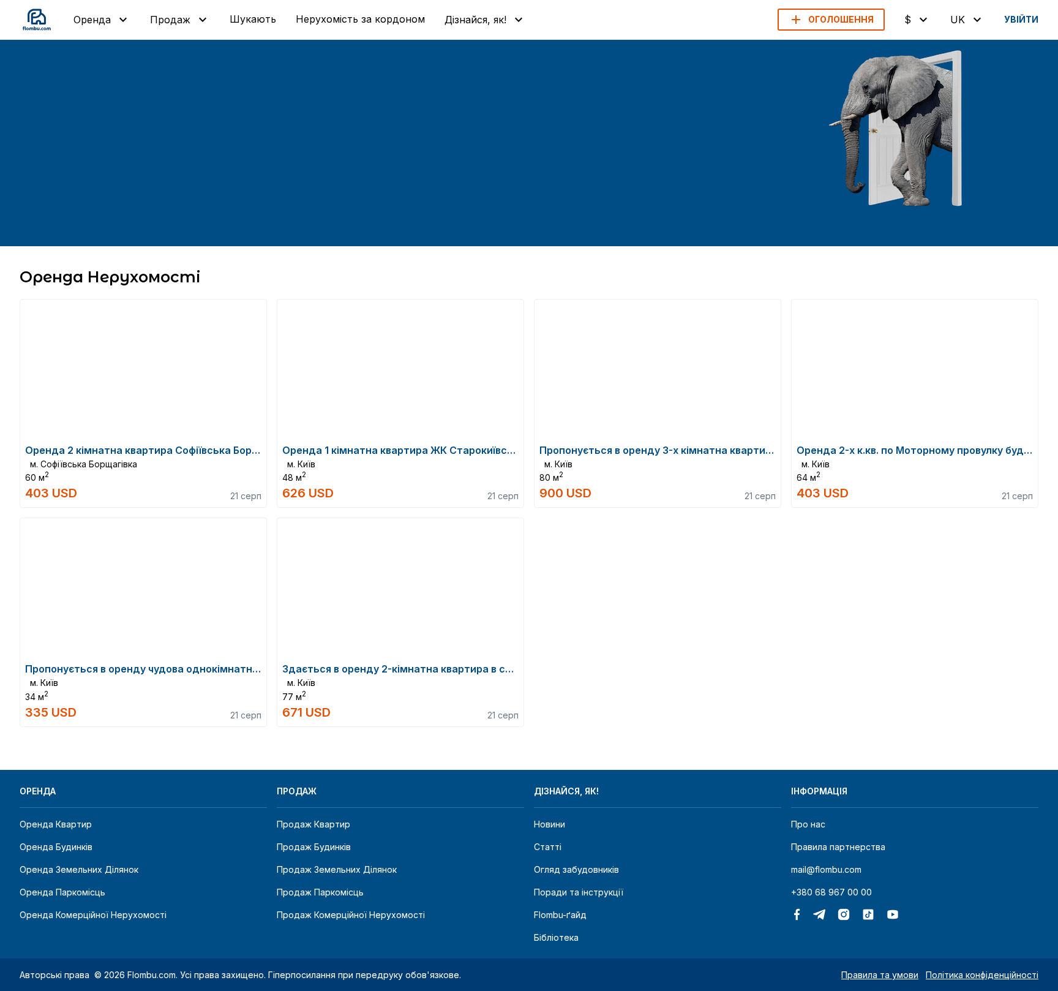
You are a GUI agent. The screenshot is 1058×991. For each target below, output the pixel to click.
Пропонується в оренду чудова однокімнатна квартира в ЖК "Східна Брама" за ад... (240, 669)
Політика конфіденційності (982, 975)
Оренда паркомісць (62, 892)
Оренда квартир (56, 824)
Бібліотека (556, 937)
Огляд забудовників (576, 869)
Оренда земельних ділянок (79, 869)
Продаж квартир (313, 824)
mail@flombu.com (826, 869)
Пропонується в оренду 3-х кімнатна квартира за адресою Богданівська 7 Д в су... (750, 450)
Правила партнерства (838, 847)
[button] (831, 20)
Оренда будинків (56, 847)
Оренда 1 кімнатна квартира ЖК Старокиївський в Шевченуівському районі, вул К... (493, 450)
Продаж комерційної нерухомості (351, 915)
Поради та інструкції (578, 892)
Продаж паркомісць (320, 892)
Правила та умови (879, 975)
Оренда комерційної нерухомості (93, 915)
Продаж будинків (314, 847)
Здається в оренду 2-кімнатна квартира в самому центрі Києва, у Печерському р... (493, 669)
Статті (547, 847)
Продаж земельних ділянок (337, 869)
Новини (549, 824)
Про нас (808, 824)
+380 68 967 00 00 (831, 892)
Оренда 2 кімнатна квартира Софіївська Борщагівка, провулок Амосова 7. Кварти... (236, 450)
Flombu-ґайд (560, 915)
